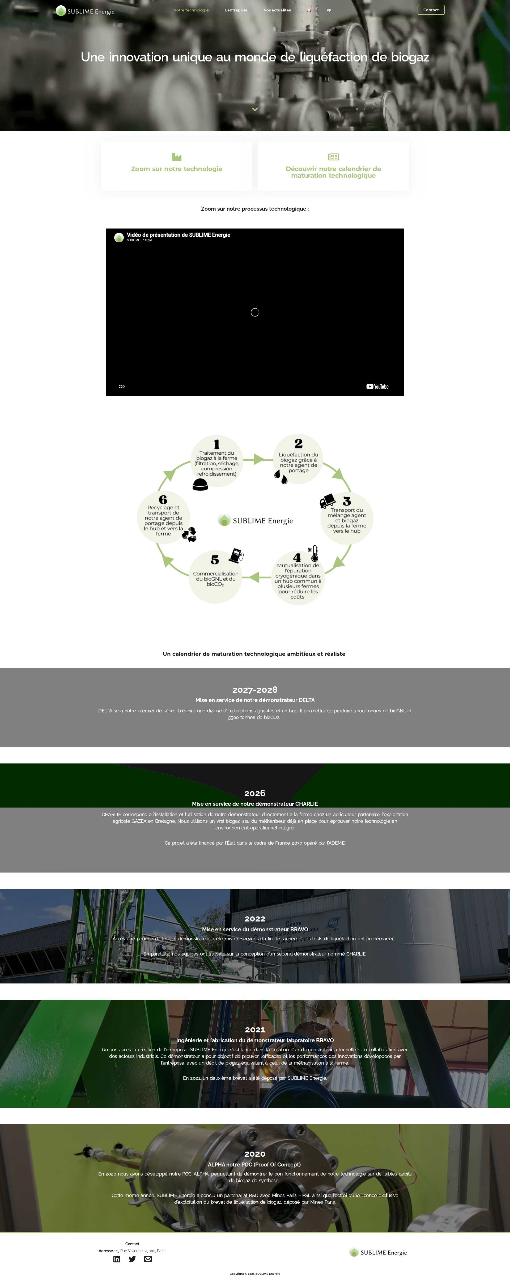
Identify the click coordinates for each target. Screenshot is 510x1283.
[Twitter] (132, 1259)
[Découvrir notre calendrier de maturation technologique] (333, 156)
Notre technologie (191, 10)
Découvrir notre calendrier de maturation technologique (333, 172)
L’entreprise (236, 10)
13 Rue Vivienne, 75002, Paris (140, 1251)
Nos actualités (277, 10)
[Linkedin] (116, 1259)
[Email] (148, 1259)
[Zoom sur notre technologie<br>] (176, 156)
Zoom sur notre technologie (176, 169)
